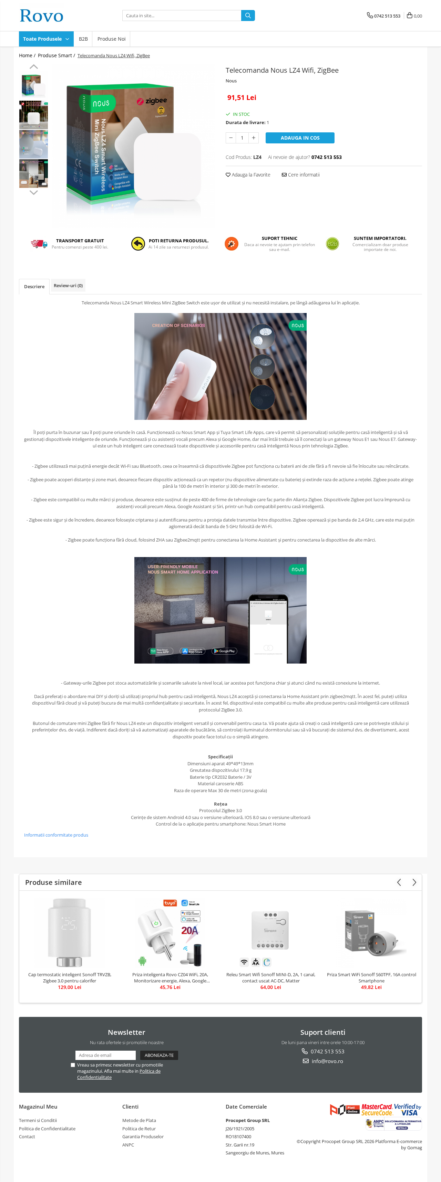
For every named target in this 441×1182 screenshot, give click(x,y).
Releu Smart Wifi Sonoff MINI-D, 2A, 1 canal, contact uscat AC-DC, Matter (270, 977)
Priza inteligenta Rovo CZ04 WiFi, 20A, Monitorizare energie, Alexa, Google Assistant (170, 977)
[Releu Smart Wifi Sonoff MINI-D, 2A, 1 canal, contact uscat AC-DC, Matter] (271, 933)
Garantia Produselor (143, 1136)
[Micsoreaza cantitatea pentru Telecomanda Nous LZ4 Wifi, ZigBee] (231, 137)
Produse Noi (112, 39)
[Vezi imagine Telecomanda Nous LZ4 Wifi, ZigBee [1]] (33, 115)
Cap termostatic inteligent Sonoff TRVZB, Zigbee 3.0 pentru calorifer (69, 977)
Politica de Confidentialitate (47, 1128)
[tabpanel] (133, 146)
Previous (33, 67)
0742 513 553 (327, 1051)
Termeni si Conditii (38, 1120)
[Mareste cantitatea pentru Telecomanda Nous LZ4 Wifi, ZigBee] (253, 137)
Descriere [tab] (34, 286)
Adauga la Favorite (250, 174)
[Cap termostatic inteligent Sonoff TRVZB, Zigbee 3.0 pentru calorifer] (69, 933)
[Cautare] (248, 15)
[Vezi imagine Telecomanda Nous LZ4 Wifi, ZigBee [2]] (33, 144)
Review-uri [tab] (68, 285)
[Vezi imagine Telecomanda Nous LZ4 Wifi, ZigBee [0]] (33, 85)
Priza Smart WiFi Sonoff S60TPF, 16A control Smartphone (371, 977)
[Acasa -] (53, 15)
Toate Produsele (43, 39)
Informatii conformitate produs (56, 835)
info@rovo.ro (326, 1061)
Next (33, 191)
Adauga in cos (300, 137)
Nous (231, 81)
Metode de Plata (139, 1120)
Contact (27, 1136)
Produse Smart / (57, 55)
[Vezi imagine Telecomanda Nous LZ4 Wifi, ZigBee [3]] (33, 173)
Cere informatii (303, 174)
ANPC (128, 1145)
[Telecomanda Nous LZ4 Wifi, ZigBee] (133, 146)
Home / (28, 55)
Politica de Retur (139, 1128)
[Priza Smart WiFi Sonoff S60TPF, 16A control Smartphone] (371, 933)
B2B (83, 39)
